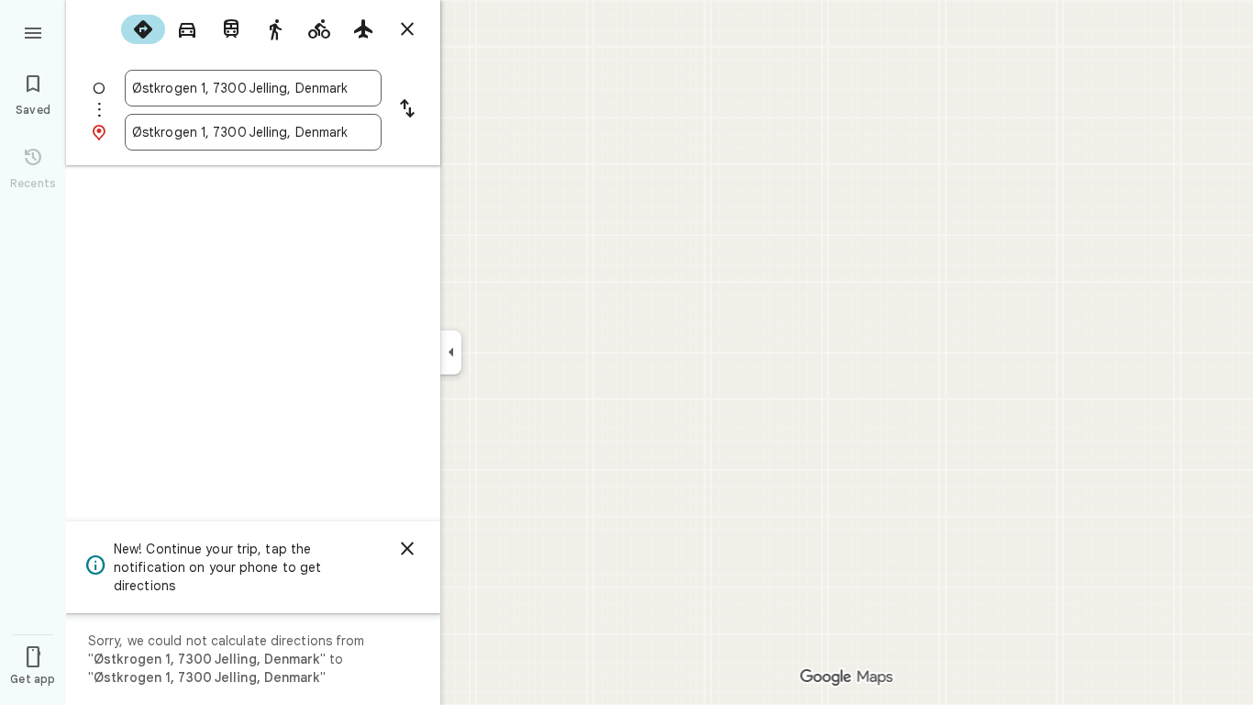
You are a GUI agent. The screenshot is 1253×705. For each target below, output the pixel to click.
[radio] (143, 29)
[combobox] (253, 88)
